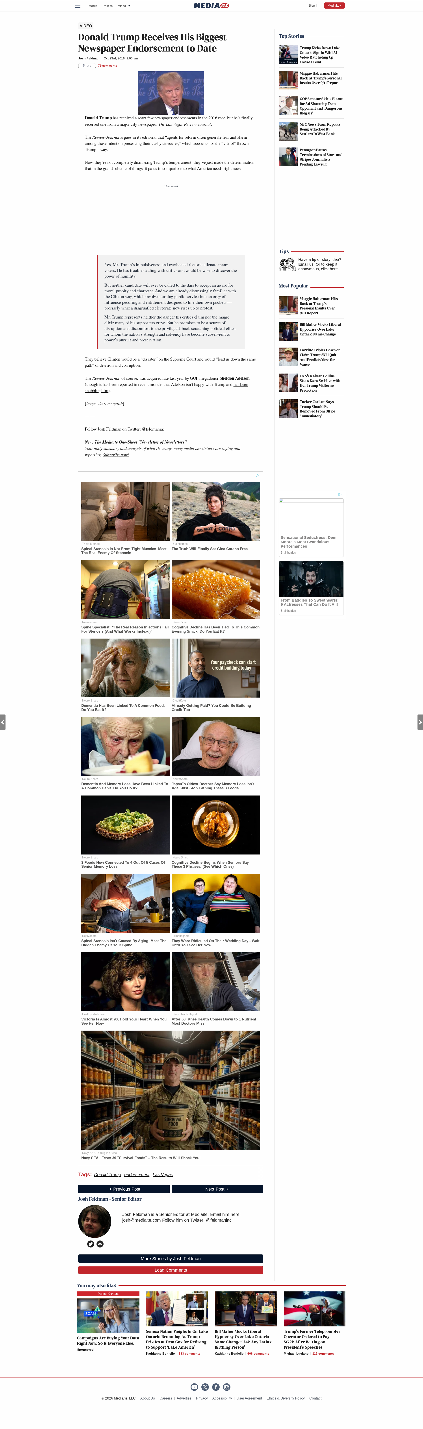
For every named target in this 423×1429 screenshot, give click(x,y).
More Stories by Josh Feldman (171, 1258)
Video (124, 5)
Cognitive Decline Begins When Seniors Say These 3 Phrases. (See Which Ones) (210, 864)
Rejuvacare (89, 622)
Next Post (420, 722)
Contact (315, 1398)
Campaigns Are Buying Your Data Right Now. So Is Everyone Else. (108, 1340)
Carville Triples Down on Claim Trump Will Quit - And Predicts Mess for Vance (320, 357)
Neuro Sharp (180, 622)
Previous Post (3, 722)
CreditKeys (180, 700)
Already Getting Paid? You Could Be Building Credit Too (211, 707)
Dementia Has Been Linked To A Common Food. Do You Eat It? (123, 707)
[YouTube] (194, 1387)
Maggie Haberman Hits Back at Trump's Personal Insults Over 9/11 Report (321, 77)
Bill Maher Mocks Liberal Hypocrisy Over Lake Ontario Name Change (320, 329)
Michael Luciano (296, 1353)
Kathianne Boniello (160, 1353)
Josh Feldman (89, 58)
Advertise (184, 1398)
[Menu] (80, 5)
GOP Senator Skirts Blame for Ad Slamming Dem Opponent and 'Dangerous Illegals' (321, 106)
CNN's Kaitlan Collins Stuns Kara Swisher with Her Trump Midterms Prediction (320, 383)
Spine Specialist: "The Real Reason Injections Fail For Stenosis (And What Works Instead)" (125, 629)
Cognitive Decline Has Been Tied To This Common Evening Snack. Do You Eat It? (216, 629)
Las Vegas (163, 1174)
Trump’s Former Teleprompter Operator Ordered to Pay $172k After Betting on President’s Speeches (312, 1339)
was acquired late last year (161, 378)
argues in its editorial (138, 137)
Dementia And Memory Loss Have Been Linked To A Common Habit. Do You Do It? (124, 786)
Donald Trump (107, 1174)
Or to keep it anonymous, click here (318, 266)
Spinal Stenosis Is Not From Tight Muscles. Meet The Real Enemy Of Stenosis (124, 551)
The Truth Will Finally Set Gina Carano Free (210, 549)
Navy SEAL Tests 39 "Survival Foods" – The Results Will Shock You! (141, 1158)
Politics (108, 5)
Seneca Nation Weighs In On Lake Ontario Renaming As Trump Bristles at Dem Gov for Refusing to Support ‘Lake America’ (177, 1339)
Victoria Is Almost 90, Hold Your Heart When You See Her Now (124, 1021)
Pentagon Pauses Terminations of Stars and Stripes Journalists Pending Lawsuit (321, 157)
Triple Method (91, 543)
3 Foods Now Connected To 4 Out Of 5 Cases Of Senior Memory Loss (123, 864)
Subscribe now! (116, 454)
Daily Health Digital (185, 1014)
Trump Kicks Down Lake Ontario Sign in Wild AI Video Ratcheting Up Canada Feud (320, 55)
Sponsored (85, 1349)
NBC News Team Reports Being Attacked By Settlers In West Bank (320, 129)
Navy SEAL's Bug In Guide (99, 1153)
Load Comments (171, 1270)
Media (93, 5)
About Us (147, 1398)
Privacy (202, 1398)
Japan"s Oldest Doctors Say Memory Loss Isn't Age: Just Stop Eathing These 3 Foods (213, 786)
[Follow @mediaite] (205, 1387)
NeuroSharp (180, 779)
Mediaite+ (334, 5)
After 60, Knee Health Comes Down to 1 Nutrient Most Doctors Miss (214, 1021)
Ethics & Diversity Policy (286, 1398)
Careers (166, 1398)
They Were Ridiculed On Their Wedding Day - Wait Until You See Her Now (216, 943)
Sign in (313, 5)
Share (87, 65)
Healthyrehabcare (93, 1014)
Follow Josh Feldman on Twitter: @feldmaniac (125, 429)
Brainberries (180, 543)
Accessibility (222, 1398)
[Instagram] (227, 1387)
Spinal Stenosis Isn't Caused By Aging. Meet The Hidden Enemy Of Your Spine (123, 943)
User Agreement (249, 1398)
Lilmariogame (181, 935)
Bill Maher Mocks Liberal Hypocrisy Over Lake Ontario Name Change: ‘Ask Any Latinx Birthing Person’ (243, 1339)
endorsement (136, 1174)
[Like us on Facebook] (216, 1387)
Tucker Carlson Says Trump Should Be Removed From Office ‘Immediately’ (317, 409)
